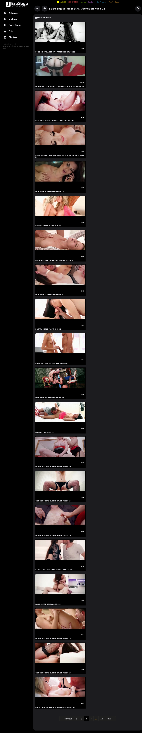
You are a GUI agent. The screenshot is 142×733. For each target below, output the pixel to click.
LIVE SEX (63, 2)
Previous (66, 718)
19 (102, 718)
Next (110, 718)
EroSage (5, 46)
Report (21, 46)
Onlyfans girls (13, 46)
